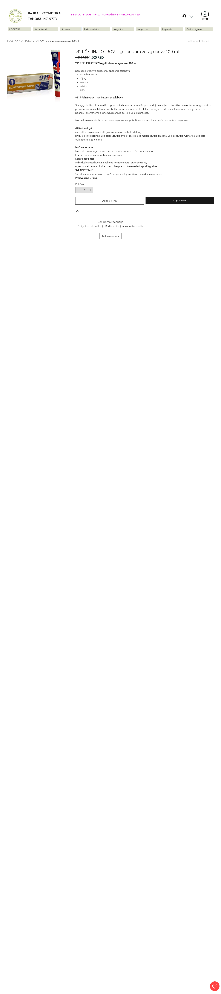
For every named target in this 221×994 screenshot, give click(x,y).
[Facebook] (77, 211)
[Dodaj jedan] (90, 190)
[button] (205, 15)
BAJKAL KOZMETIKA (44, 13)
